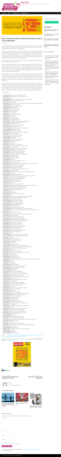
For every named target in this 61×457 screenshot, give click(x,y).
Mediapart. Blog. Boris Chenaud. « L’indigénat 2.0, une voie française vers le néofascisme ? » (51, 39)
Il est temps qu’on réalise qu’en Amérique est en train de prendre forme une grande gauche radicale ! (51, 45)
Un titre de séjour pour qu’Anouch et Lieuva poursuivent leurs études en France (8, 404)
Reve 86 (25, 2)
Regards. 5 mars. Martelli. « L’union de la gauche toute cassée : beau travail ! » (52, 57)
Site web (3, 439)
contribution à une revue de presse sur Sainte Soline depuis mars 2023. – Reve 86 (52, 62)
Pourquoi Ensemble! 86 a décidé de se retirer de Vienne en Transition (36, 406)
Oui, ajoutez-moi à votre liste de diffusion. (11, 443)
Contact (9, 13)
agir (2, 36)
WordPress (18, 455)
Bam (21, 455)
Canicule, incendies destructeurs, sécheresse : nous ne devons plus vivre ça (51, 35)
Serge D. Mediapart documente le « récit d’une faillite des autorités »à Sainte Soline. (52, 76)
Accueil (4, 13)
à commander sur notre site (11, 340)
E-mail (3, 435)
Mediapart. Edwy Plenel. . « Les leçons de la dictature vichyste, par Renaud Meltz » (51, 30)
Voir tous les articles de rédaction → (14, 385)
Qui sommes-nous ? (16, 13)
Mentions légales (24, 13)
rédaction (6, 42)
